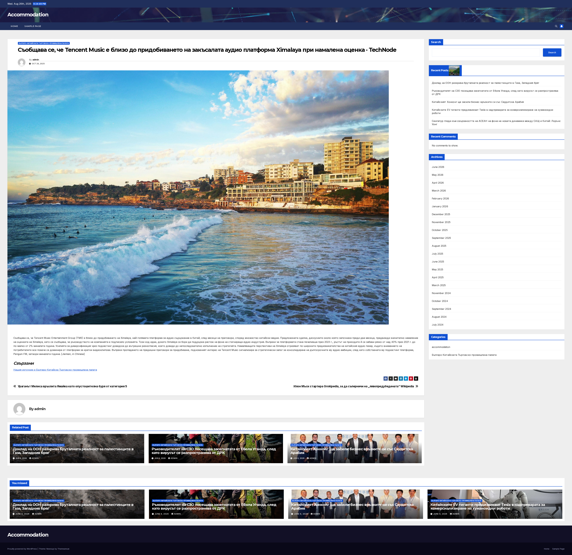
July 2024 (438, 324)
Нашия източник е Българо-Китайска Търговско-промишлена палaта (55, 369)
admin (35, 59)
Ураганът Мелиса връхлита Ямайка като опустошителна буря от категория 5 (72, 386)
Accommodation (27, 14)
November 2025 (441, 222)
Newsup (50, 549)
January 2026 (440, 206)
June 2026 (438, 166)
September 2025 (441, 237)
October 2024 (440, 301)
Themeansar (63, 549)
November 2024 (441, 293)
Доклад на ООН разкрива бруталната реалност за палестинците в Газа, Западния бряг (73, 451)
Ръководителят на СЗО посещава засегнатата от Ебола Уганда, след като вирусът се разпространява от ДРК (214, 451)
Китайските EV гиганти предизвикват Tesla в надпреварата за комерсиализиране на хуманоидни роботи (487, 506)
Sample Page (32, 26)
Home (14, 26)
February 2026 (440, 198)
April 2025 (438, 277)
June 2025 (438, 261)
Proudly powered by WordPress (22, 549)
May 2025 (437, 269)
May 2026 (437, 174)
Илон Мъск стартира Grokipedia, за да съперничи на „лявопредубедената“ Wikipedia (354, 386)
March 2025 (439, 285)
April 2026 (438, 182)
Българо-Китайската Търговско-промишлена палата (44, 43)
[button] (556, 26)
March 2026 (439, 190)
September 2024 (441, 308)
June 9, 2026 (22, 514)
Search (436, 42)
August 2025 (439, 245)
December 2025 (441, 214)
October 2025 (440, 230)
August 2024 (439, 316)
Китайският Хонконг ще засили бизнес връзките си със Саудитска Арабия (351, 451)
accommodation (441, 346)
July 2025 (437, 253)
